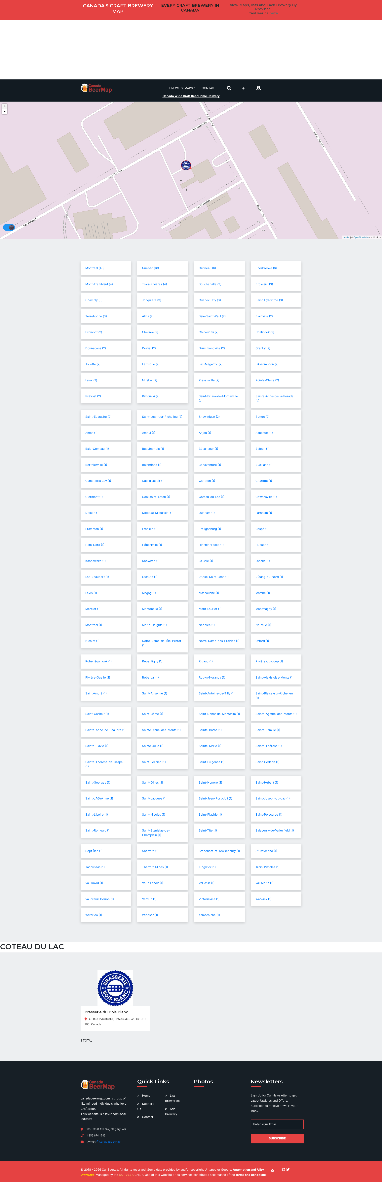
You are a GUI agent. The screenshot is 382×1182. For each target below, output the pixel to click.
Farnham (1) (263, 513)
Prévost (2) (93, 396)
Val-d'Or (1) (206, 883)
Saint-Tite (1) (208, 830)
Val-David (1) (94, 883)
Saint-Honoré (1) (210, 782)
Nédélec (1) (207, 625)
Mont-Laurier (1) (210, 609)
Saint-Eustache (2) (98, 417)
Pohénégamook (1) (98, 661)
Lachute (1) (149, 577)
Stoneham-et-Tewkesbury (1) (219, 851)
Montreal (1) (93, 625)
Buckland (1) (264, 465)
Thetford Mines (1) (155, 867)
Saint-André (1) (96, 693)
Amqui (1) (148, 433)
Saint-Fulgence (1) (211, 762)
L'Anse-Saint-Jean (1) (214, 577)
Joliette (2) (92, 364)
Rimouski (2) (151, 396)
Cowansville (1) (266, 497)
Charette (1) (263, 481)
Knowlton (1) (151, 561)
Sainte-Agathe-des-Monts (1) (276, 714)
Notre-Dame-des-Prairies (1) (219, 641)
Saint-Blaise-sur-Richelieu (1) (274, 695)
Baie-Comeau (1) (97, 449)
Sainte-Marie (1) (210, 746)
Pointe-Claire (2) (267, 380)
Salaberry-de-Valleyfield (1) (274, 830)
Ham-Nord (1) (94, 545)
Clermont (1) (94, 497)
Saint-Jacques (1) (154, 798)
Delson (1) (92, 513)
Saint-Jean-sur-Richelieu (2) (162, 417)
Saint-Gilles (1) (152, 782)
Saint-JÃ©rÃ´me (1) (99, 798)
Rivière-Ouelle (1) (97, 677)
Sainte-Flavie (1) (96, 746)
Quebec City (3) (210, 300)
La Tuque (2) (151, 364)
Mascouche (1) (209, 593)
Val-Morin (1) (264, 883)
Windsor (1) (150, 915)
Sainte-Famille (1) (267, 730)
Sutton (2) (262, 417)
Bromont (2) (93, 332)
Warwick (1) (263, 899)
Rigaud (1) (206, 661)
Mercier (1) (92, 609)
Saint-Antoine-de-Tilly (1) (217, 693)
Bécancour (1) (208, 449)
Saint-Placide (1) (210, 814)
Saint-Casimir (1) (97, 714)
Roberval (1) (150, 677)
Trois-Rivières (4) (154, 284)
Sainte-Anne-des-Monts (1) (161, 730)
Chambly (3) (93, 300)
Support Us (145, 1106)
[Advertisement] (191, 49)
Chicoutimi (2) (208, 332)
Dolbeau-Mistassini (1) (157, 513)
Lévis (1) (91, 593)
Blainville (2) (264, 316)
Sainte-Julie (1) (152, 746)
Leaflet (346, 237)
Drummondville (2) (212, 348)
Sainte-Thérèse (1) (268, 746)
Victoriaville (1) (209, 899)
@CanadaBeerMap (108, 1141)
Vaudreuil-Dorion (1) (99, 899)
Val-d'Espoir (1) (152, 883)
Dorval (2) (149, 348)
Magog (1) (149, 593)
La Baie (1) (206, 561)
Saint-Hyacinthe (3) (269, 300)
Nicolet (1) (92, 641)
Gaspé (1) (262, 529)
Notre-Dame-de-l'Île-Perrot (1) (161, 643)
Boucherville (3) (210, 284)
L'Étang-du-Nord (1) (269, 577)
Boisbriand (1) (151, 465)
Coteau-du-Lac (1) (211, 497)
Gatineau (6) (207, 268)
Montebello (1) (152, 609)
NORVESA (126, 1175)
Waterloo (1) (93, 915)
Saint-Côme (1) (152, 714)
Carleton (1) (207, 481)
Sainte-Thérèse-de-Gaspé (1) (104, 764)
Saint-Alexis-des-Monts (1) (274, 677)
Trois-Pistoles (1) (267, 867)
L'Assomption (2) (267, 364)
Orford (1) (262, 641)
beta (273, 13)
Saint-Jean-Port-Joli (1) (215, 798)
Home (146, 1095)
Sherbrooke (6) (266, 268)
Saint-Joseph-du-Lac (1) (272, 798)
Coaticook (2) (264, 332)
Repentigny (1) (152, 661)
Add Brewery (171, 1111)
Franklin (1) (150, 529)
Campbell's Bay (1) (98, 481)
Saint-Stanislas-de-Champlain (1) (156, 833)
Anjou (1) (205, 433)
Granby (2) (262, 348)
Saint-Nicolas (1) (153, 814)
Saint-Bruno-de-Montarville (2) (218, 398)
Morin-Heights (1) (154, 625)
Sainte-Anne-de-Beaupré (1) (105, 730)
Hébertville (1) (152, 545)
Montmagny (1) (265, 609)
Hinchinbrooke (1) (211, 545)
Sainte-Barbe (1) (210, 730)
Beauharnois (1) (153, 449)
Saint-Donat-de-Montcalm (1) (219, 714)
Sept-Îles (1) (93, 851)
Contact (209, 88)
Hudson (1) (263, 545)
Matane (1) (262, 593)
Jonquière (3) (151, 300)
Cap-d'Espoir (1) (153, 481)
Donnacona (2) (95, 348)
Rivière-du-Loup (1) (269, 661)
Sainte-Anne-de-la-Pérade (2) (274, 398)
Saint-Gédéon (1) (267, 762)
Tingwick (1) (207, 867)
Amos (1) (91, 433)
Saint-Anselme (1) (154, 693)
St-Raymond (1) (266, 851)
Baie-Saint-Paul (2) (212, 316)
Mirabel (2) (149, 380)
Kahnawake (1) (95, 561)
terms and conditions (251, 1175)
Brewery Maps (181, 88)
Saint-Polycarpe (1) (268, 814)
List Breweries (172, 1098)
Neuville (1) (263, 625)
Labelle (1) (262, 561)
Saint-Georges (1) (97, 782)
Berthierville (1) (96, 465)
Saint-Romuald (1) (97, 830)
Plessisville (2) (209, 380)
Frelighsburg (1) (210, 529)
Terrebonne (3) (96, 316)
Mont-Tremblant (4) (99, 284)
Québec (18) (150, 268)
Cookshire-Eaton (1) (156, 497)
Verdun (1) (149, 899)
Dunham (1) (207, 513)
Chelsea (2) (150, 332)
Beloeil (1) (262, 449)
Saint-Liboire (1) (96, 814)
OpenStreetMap (361, 237)
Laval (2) (91, 380)
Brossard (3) (264, 284)
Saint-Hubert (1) (266, 782)
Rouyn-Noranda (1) (212, 677)
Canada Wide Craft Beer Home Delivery (191, 96)
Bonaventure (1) (210, 465)
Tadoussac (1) (95, 867)
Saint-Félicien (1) (154, 762)
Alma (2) (148, 316)
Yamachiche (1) (209, 915)
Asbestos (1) (264, 433)
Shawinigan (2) (209, 417)
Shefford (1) (150, 851)
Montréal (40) (94, 268)
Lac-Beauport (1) (97, 577)
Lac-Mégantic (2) (210, 364)
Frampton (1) (94, 529)
